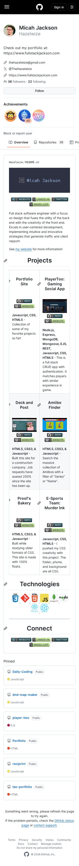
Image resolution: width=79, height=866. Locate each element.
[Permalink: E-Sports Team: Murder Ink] (39, 503)
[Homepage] (39, 7)
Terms (11, 839)
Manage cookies (51, 843)
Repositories (51, 142)
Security (37, 839)
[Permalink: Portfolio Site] (9, 282)
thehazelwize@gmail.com (27, 62)
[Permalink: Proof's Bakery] (9, 501)
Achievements (16, 104)
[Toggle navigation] (7, 7)
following (37, 81)
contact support (45, 825)
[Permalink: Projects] (6, 260)
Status (50, 839)
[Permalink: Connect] (6, 628)
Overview (21, 142)
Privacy (23, 839)
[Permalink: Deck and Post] (9, 405)
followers (17, 81)
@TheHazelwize (20, 69)
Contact (33, 843)
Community (64, 839)
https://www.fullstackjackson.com (33, 75)
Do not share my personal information (39, 847)
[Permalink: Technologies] (6, 584)
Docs (21, 843)
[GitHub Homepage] (26, 854)
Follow (39, 91)
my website (23, 249)
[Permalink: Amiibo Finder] (39, 405)
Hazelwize (16, 162)
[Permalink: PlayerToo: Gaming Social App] (39, 284)
